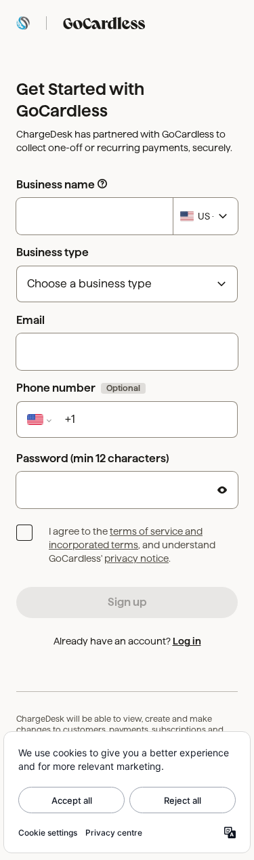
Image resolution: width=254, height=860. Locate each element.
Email (30, 320)
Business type (52, 252)
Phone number (78, 388)
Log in (187, 641)
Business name (55, 184)
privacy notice (136, 558)
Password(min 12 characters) (92, 458)
